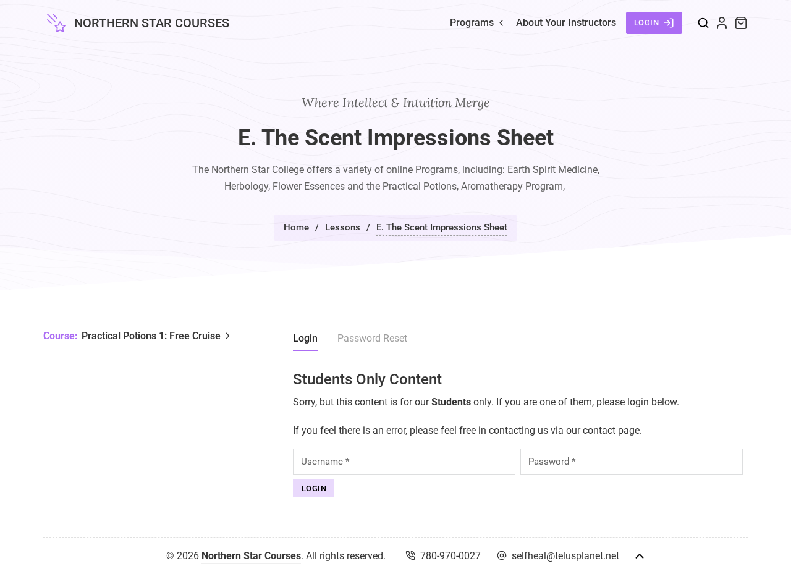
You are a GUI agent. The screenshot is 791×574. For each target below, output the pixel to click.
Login (646, 22)
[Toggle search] (703, 23)
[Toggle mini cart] (741, 23)
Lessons (342, 227)
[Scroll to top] (639, 556)
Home (296, 227)
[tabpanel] (520, 434)
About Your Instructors (566, 22)
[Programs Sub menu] (501, 23)
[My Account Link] (721, 22)
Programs (472, 22)
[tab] (305, 340)
